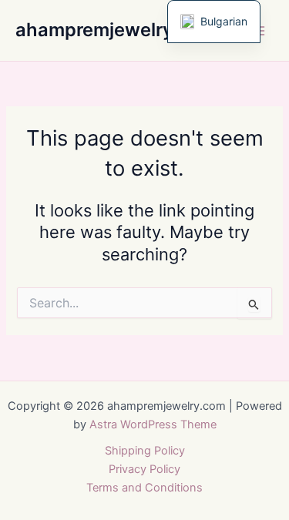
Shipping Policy (145, 451)
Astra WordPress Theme (153, 424)
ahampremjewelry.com (115, 29)
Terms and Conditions (144, 488)
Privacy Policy (144, 469)
